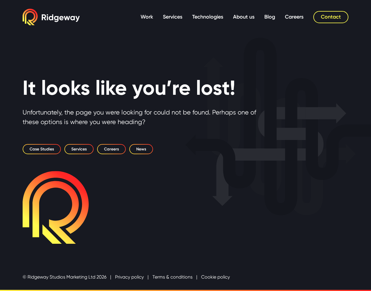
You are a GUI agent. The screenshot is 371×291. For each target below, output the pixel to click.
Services (172, 17)
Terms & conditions (172, 277)
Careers (294, 17)
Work (147, 17)
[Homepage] (51, 17)
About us (243, 17)
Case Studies (42, 149)
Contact (331, 17)
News (141, 149)
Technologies (207, 17)
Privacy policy (129, 277)
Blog (269, 17)
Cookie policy (215, 277)
